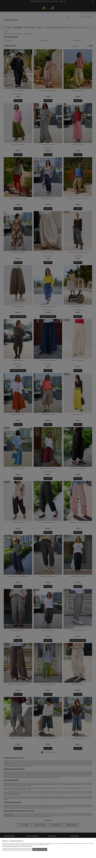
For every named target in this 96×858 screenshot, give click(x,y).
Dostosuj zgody (26, 849)
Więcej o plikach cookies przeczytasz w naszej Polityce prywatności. (17, 846)
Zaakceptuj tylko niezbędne (12, 849)
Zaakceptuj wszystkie (40, 849)
